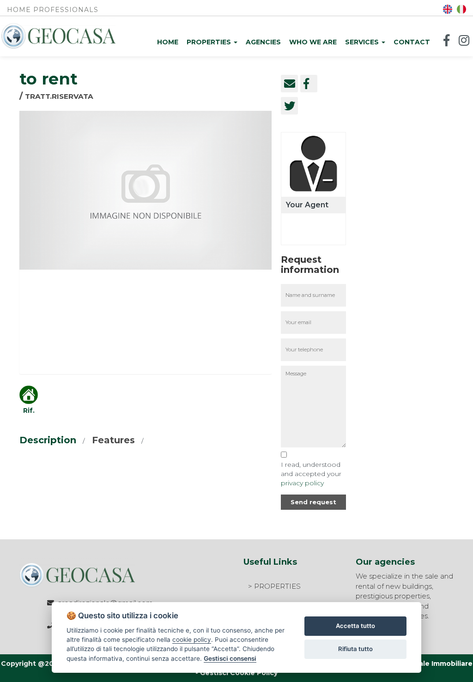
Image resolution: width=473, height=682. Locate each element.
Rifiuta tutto (355, 648)
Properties (210, 42)
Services (363, 42)
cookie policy (191, 639)
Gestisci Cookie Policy (239, 673)
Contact (412, 42)
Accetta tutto (355, 625)
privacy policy (302, 483)
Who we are (313, 42)
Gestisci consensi (230, 658)
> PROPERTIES (274, 586)
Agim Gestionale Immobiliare (422, 663)
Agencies (263, 42)
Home (167, 42)
